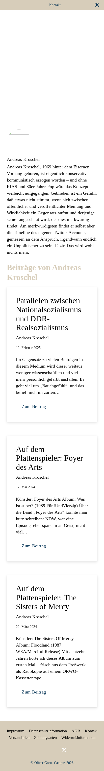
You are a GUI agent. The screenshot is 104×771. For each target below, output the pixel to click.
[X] (97, 5)
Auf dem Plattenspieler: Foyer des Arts (49, 458)
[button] (74, 20)
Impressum (15, 731)
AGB (75, 731)
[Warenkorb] (86, 20)
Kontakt (91, 731)
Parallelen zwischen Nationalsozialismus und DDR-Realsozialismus (48, 314)
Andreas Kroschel (23, 159)
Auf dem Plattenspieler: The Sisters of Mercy (46, 597)
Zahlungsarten (45, 737)
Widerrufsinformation (78, 737)
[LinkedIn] (80, 5)
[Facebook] (72, 5)
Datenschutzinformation (48, 731)
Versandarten (19, 737)
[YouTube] (88, 5)
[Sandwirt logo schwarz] (15, 20)
